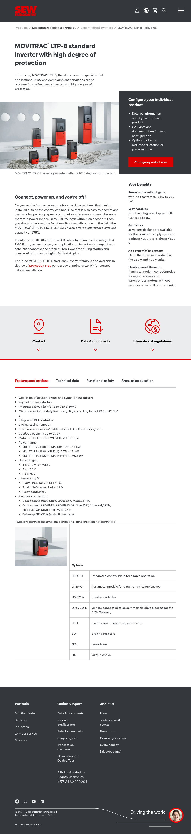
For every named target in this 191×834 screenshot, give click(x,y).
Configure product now (150, 162)
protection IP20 (40, 265)
